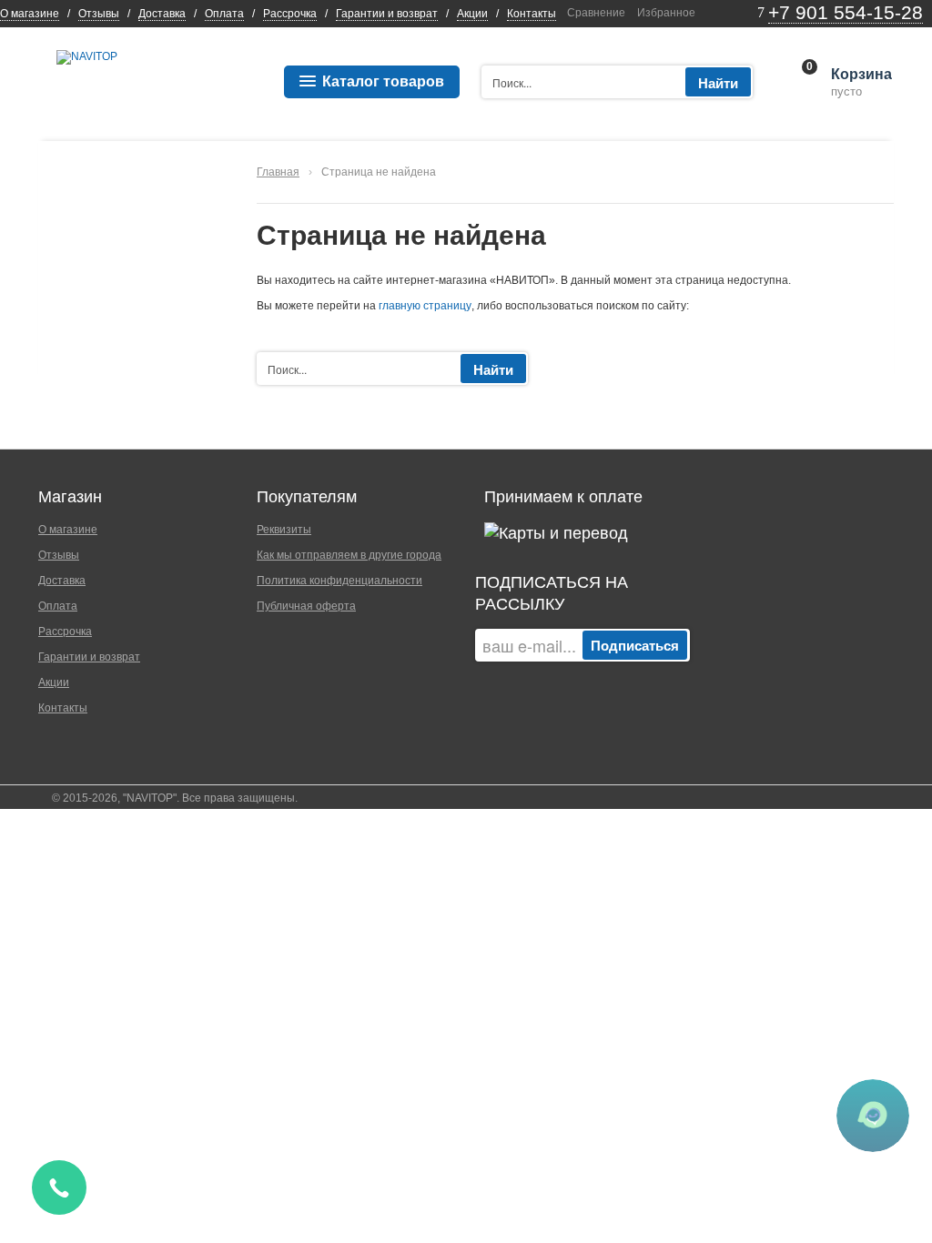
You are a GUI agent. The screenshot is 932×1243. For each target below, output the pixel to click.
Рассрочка (290, 13)
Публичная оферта (306, 606)
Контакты (531, 13)
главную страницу (425, 305)
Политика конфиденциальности (339, 580)
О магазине (29, 13)
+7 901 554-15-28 (845, 12)
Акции (472, 13)
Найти (718, 83)
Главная (278, 172)
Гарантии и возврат (387, 13)
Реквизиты (284, 529)
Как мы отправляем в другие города (349, 555)
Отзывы (98, 13)
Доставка (162, 13)
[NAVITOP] (86, 56)
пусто (860, 82)
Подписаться (635, 645)
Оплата (224, 13)
